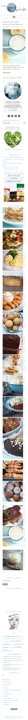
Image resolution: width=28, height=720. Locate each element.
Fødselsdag (22, 638)
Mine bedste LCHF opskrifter (14, 7)
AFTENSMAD (7, 681)
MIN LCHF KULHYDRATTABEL (11, 700)
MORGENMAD (19, 77)
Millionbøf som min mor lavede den (24, 405)
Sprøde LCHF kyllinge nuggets (24, 301)
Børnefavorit (12, 636)
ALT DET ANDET (8, 683)
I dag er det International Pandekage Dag (13, 157)
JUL (3, 641)
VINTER (10, 651)
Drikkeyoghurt (13, 78)
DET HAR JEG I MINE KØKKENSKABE (12, 690)
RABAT (9, 647)
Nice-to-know (12, 644)
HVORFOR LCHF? (8, 694)
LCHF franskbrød (7, 641)
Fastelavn (18, 638)
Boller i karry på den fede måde (11, 167)
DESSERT (6, 688)
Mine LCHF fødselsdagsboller (24, 322)
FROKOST (6, 692)
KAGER (5, 696)
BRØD (5, 686)
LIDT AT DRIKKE (12, 77)
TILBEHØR (6, 704)
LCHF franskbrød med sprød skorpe (24, 282)
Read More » (6, 72)
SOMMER (19, 78)
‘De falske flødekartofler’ (24, 236)
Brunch (5, 636)
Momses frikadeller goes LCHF (11, 169)
